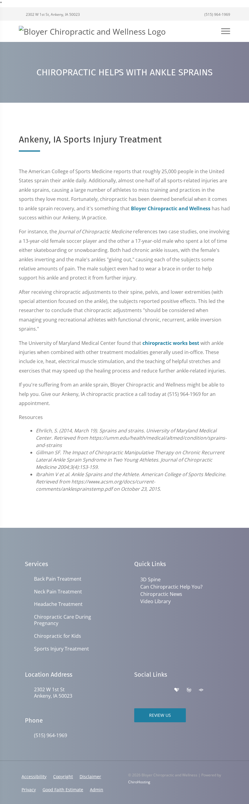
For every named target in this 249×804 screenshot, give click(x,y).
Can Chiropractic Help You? (171, 586)
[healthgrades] (176, 690)
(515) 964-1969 (216, 14)
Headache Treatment (58, 604)
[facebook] (151, 690)
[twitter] (214, 690)
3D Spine (150, 579)
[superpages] (201, 690)
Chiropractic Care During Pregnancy (62, 620)
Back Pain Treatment (57, 579)
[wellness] (188, 690)
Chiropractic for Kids (57, 636)
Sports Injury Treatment (61, 649)
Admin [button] (96, 789)
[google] (137, 690)
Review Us (160, 715)
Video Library (155, 601)
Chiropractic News (161, 594)
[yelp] (164, 690)
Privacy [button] (29, 789)
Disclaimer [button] (90, 776)
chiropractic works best (170, 343)
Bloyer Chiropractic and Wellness (170, 208)
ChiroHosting (139, 782)
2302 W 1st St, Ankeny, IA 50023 (52, 14)
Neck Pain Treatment (58, 592)
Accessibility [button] (34, 776)
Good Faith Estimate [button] (63, 789)
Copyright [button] (63, 776)
